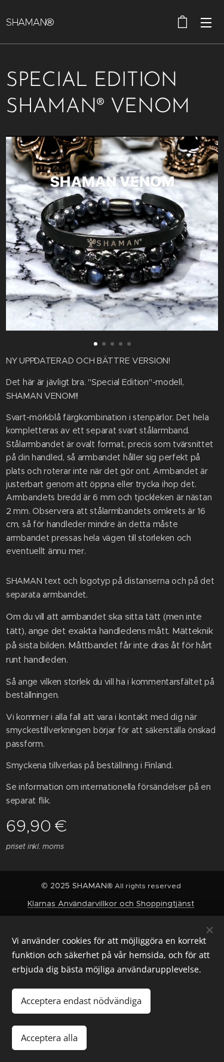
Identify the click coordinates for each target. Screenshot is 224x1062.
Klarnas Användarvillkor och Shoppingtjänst (110, 903)
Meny (206, 22)
